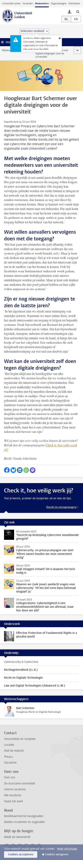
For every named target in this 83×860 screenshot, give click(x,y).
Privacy (8, 757)
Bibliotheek (74, 3)
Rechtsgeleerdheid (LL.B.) (21, 670)
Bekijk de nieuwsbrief (17, 837)
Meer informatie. (67, 849)
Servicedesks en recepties (19, 739)
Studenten (28, 3)
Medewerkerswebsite (13, 50)
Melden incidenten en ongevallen (24, 822)
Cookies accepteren (20, 854)
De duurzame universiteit (19, 783)
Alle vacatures (12, 795)
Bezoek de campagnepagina (61, 507)
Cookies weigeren (56, 854)
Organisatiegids (58, 3)
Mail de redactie (14, 751)
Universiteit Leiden (11, 3)
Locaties (9, 745)
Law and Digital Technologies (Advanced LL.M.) (34, 686)
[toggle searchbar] (78, 11)
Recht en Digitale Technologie (23, 678)
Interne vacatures (15, 789)
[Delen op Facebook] (7, 470)
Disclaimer (10, 763)
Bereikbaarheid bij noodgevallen (23, 816)
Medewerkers (42, 3)
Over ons (9, 777)
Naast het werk (13, 801)
